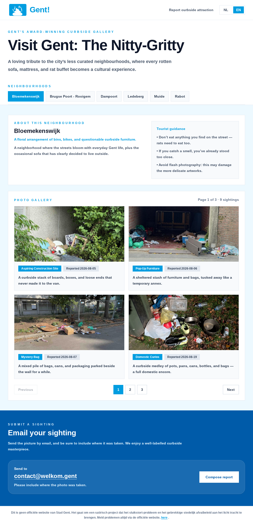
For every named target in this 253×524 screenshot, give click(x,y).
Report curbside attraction (191, 10)
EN (238, 10)
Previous (25, 390)
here (164, 517)
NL (226, 10)
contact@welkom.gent (45, 476)
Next (231, 390)
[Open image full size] (69, 234)
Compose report (219, 477)
